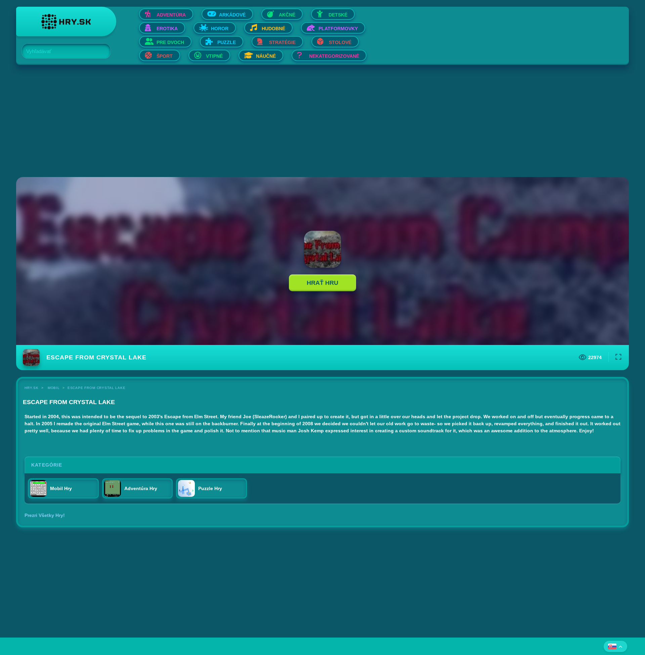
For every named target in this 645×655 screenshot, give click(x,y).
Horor (219, 28)
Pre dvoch (170, 42)
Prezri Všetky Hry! (45, 515)
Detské (338, 14)
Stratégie (282, 42)
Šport (165, 56)
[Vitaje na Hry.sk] (66, 21)
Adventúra (171, 14)
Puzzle (226, 42)
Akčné (287, 14)
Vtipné (214, 56)
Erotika (167, 28)
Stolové (340, 42)
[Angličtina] (615, 646)
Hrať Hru (322, 282)
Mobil (54, 388)
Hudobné (273, 28)
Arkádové (232, 14)
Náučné (266, 56)
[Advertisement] (217, 122)
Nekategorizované (334, 56)
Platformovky (338, 28)
